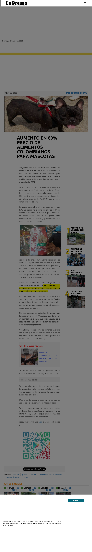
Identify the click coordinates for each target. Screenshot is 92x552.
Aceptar (76, 500)
